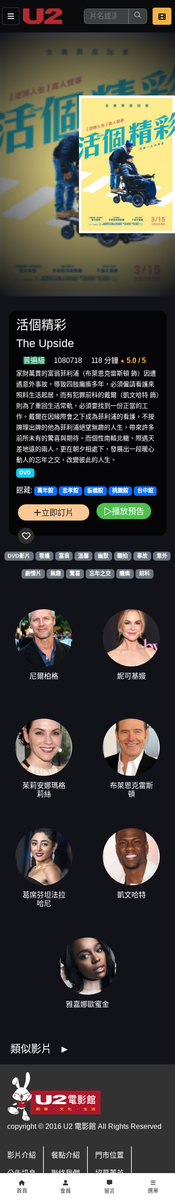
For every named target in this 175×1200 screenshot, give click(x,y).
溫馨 (83, 556)
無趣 (55, 574)
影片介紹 (21, 1155)
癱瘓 (124, 574)
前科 (144, 574)
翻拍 (122, 556)
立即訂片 (57, 512)
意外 (162, 556)
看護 (44, 556)
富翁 (64, 556)
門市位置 (109, 1155)
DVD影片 (19, 556)
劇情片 (33, 574)
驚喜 (75, 574)
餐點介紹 (65, 1155)
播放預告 (128, 511)
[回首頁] (42, 16)
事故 (142, 556)
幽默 (103, 556)
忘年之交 (100, 574)
